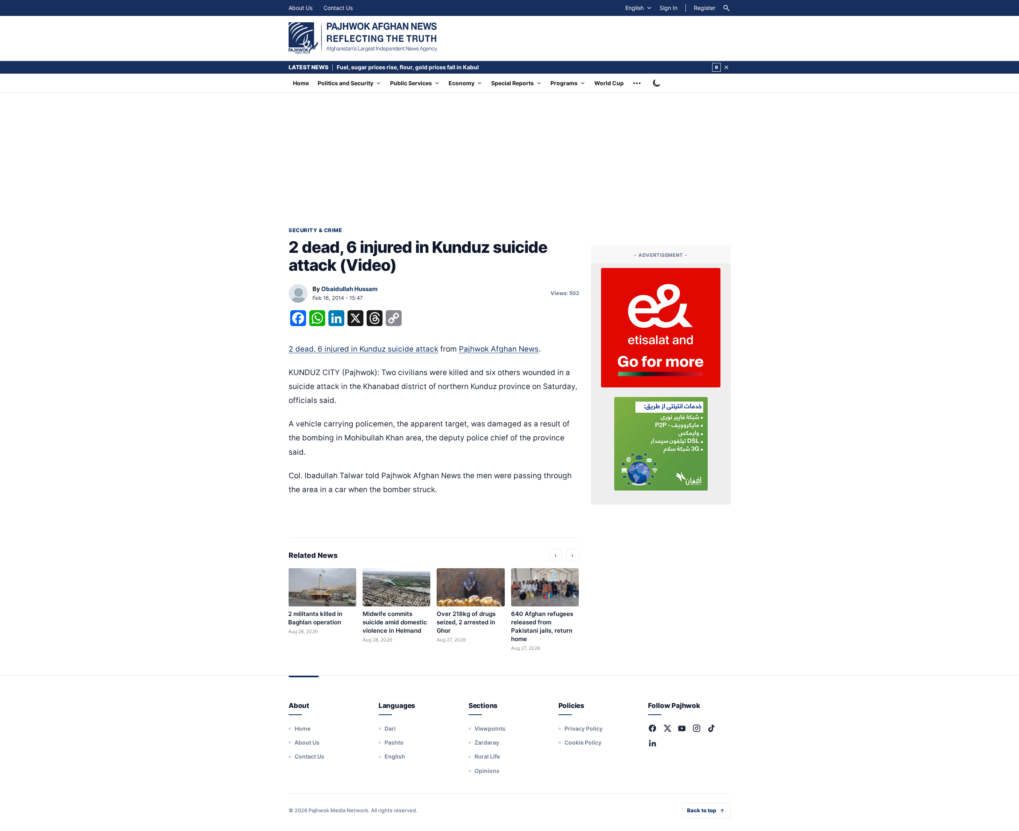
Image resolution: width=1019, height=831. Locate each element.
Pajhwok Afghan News (499, 349)
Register (704, 7)
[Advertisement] (509, 152)
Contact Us (338, 7)
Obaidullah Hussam (349, 289)
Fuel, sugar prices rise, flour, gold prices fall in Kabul (408, 67)
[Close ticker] (726, 67)
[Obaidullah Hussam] (298, 293)
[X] (667, 728)
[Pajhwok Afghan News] (363, 38)
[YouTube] (681, 728)
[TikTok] (711, 728)
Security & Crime (315, 230)
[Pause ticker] (716, 67)
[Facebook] (652, 728)
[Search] (726, 8)
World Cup (609, 83)
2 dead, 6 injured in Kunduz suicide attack (363, 349)
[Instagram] (696, 728)
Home (301, 83)
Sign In (668, 7)
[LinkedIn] (652, 743)
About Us (300, 7)
